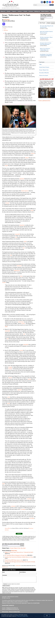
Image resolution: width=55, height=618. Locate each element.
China (40, 64)
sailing (29, 379)
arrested (21, 350)
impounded (17, 234)
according (29, 499)
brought (10, 367)
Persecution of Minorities (44, 72)
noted (32, 210)
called (25, 241)
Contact (52, 11)
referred (32, 153)
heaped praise (17, 270)
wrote (8, 397)
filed (21, 276)
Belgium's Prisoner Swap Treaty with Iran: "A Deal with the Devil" (19, 552)
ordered (27, 157)
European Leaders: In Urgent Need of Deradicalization (45, 43)
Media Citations (45, 11)
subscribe (18, 565)
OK (47, 615)
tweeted (7, 203)
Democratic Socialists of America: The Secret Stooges (46, 32)
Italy (22, 548)
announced (22, 178)
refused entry (21, 322)
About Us (3, 11)
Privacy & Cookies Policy (14, 611)
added (6, 326)
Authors (20, 11)
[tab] (42, 23)
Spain (24, 548)
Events (8, 11)
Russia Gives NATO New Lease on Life (13, 560)
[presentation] (42, 23)
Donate (25, 11)
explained (19, 389)
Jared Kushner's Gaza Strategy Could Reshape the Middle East (46, 55)
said (16, 237)
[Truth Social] (3, 25)
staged (6, 165)
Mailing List (37, 11)
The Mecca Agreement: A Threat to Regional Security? (46, 38)
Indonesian (6, 30)
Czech (5, 28)
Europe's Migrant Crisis (15, 548)
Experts (14, 11)
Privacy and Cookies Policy (22, 616)
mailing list (5, 567)
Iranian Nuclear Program (44, 67)
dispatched (22, 225)
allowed (10, 377)
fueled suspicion (24, 191)
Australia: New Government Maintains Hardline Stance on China (19, 557)
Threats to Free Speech (43, 75)
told (11, 255)
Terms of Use (5, 611)
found (3, 483)
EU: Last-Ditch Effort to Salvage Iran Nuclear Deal (16, 555)
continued (13, 506)
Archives (31, 11)
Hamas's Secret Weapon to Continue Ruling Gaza (45, 49)
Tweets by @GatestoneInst (44, 100)
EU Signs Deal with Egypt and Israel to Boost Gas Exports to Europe (20, 561)
